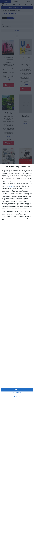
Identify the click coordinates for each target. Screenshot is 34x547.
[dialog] (17, 355)
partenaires (11, 186)
